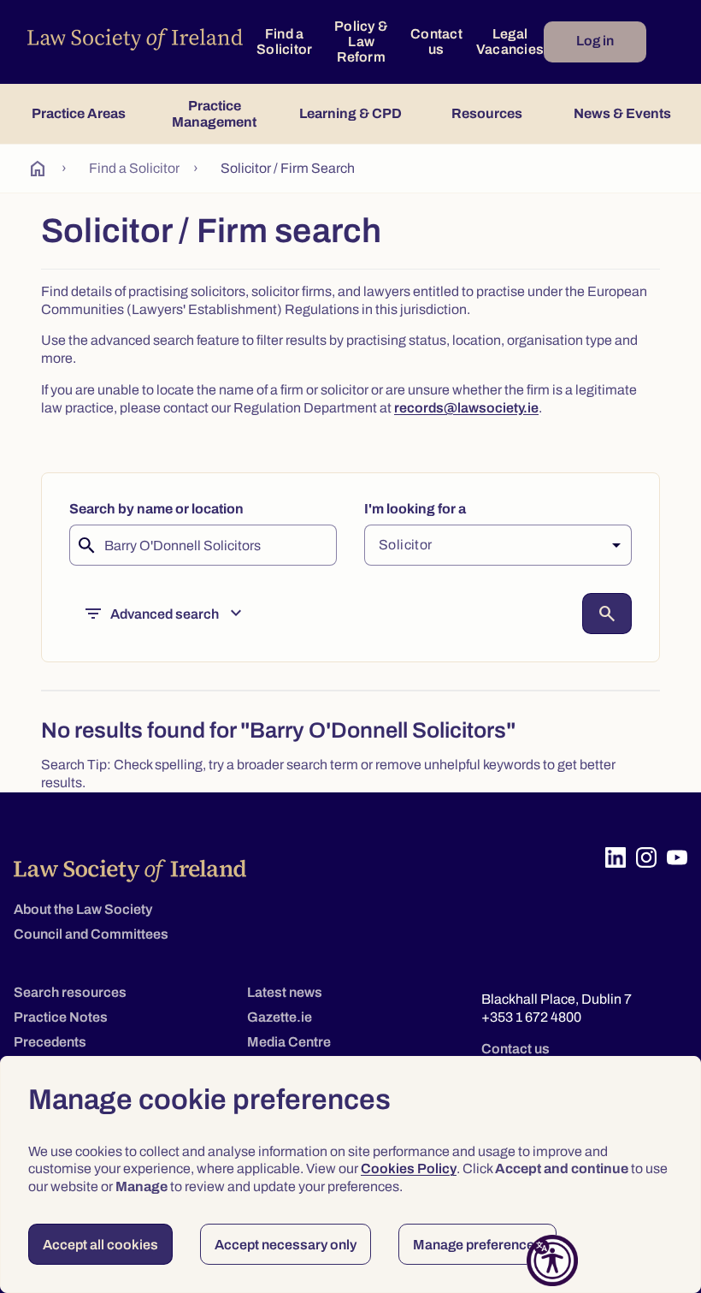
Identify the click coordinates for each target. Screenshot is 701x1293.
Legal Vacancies (510, 41)
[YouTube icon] (677, 857)
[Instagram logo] (646, 857)
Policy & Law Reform (361, 41)
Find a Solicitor (284, 41)
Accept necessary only (285, 1244)
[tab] (78, 114)
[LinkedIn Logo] (615, 857)
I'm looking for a (415, 508)
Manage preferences (477, 1244)
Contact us (436, 41)
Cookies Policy (409, 1168)
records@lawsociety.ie (466, 407)
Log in (595, 40)
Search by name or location (156, 508)
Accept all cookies (100, 1244)
